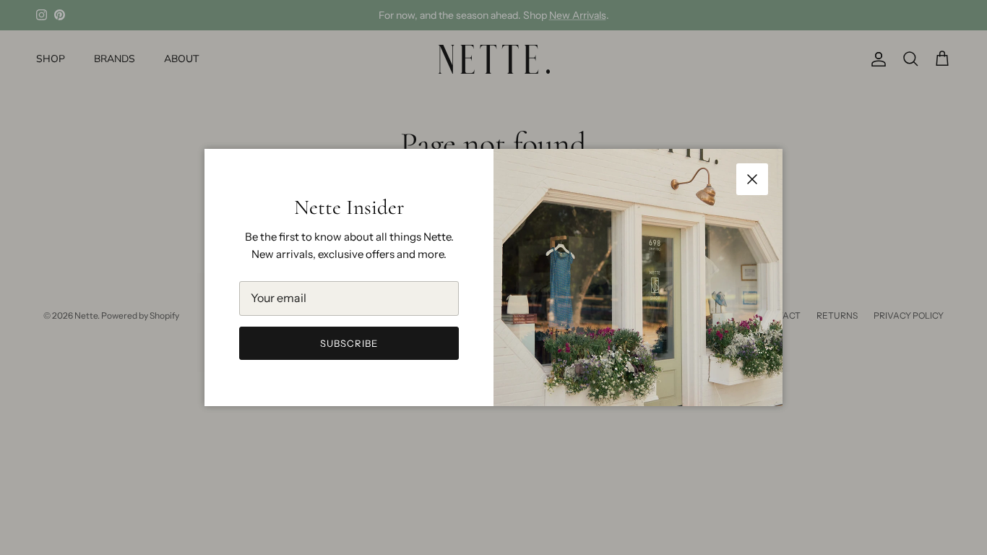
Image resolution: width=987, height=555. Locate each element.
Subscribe (349, 343)
